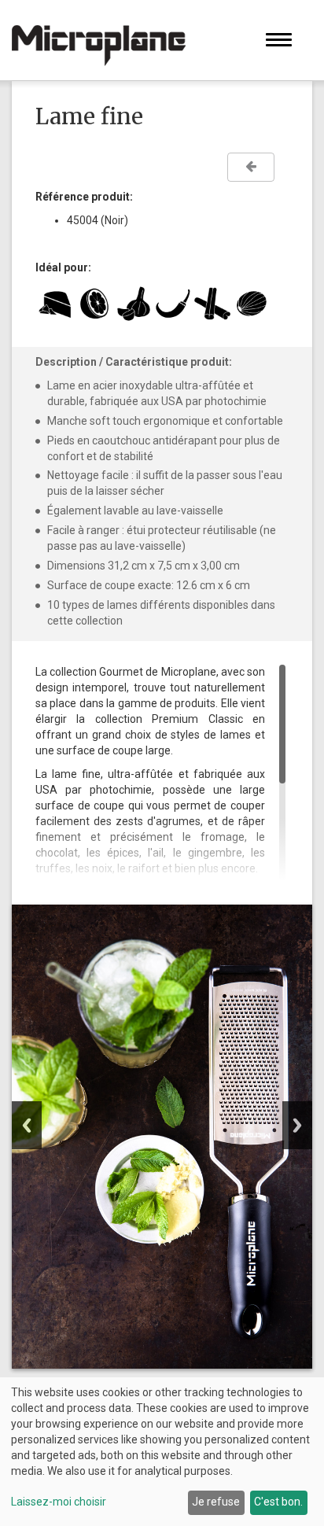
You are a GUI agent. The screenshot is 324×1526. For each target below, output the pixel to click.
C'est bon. (278, 1501)
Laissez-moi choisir (58, 1501)
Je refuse (216, 1501)
